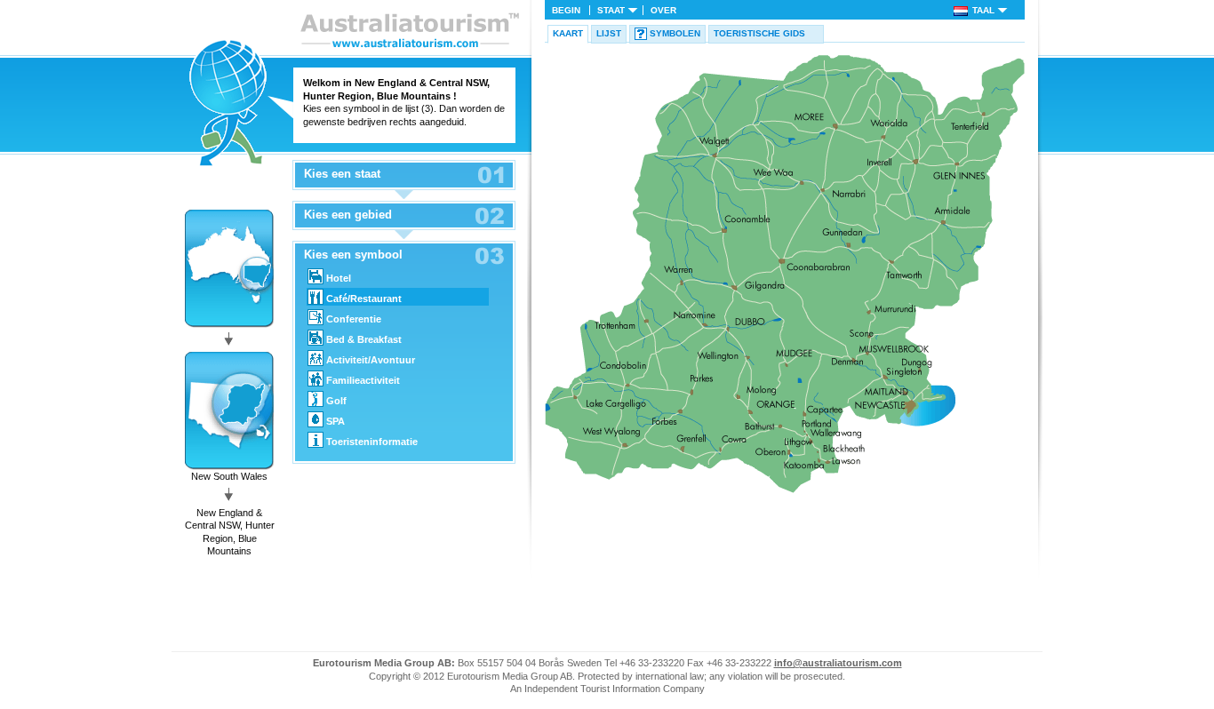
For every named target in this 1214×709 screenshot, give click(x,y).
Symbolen (675, 33)
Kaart (568, 33)
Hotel (338, 278)
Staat (611, 10)
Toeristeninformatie (372, 441)
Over (663, 10)
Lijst (608, 33)
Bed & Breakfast (364, 339)
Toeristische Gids (759, 33)
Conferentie (353, 319)
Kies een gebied (348, 215)
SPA (335, 421)
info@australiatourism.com (838, 662)
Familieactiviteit (363, 380)
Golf (336, 400)
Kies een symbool (353, 255)
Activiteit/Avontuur (370, 359)
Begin (566, 10)
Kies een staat (342, 174)
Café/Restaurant (364, 298)
